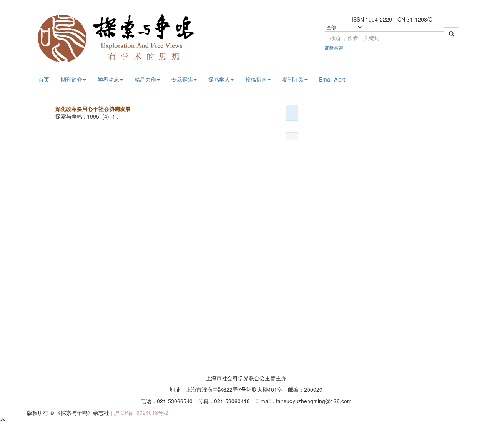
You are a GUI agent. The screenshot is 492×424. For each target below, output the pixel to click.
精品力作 (145, 79)
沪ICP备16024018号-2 (141, 412)
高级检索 (334, 47)
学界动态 (108, 79)
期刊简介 (71, 79)
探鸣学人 (219, 79)
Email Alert (332, 79)
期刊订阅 (293, 79)
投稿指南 (256, 79)
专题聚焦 (182, 79)
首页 (43, 79)
